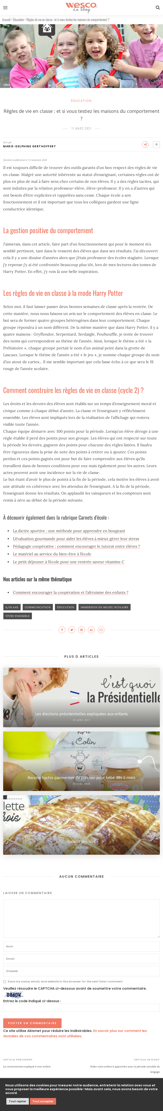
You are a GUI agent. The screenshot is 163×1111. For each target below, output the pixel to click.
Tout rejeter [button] (17, 1101)
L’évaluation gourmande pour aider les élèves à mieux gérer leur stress (76, 538)
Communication (38, 607)
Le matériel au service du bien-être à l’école (52, 553)
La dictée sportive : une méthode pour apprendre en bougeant (69, 530)
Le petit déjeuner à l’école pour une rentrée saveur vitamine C (68, 561)
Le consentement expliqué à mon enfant (27, 1066)
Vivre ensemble (18, 616)
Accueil (6, 19)
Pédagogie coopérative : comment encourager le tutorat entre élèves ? (76, 546)
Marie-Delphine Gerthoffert (29, 146)
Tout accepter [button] (42, 1101)
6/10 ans (12, 607)
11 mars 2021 (82, 128)
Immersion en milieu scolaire (104, 607)
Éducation (18, 19)
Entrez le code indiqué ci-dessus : (32, 1001)
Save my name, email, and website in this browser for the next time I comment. (65, 981)
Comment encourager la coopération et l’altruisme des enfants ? (70, 592)
